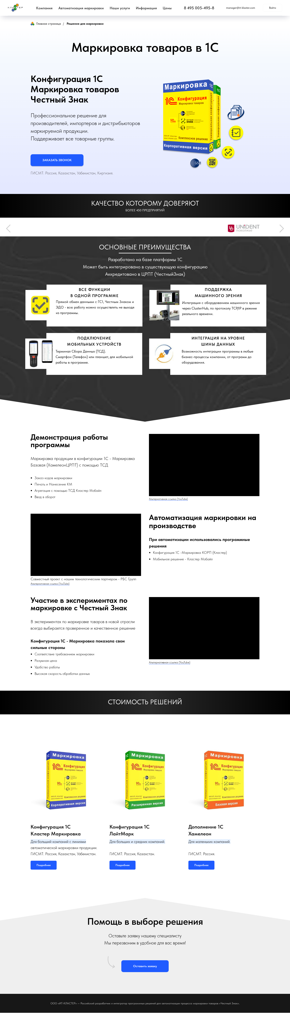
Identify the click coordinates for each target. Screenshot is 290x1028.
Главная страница (48, 23)
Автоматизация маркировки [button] (81, 8)
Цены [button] (167, 8)
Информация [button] (146, 8)
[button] (57, 160)
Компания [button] (44, 8)
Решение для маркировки (85, 23)
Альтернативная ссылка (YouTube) (168, 500)
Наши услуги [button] (120, 8)
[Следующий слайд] (281, 229)
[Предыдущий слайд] (8, 229)
